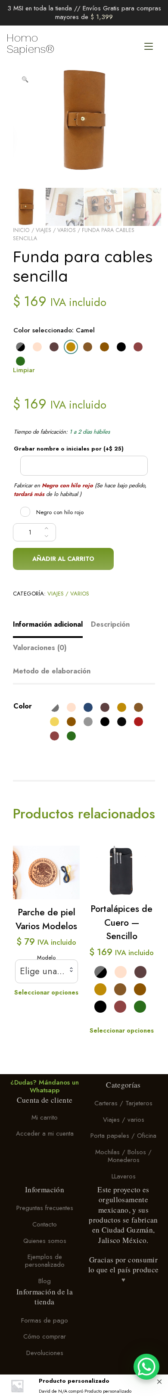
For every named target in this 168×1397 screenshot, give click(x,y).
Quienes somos (44, 1240)
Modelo (46, 957)
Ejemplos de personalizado (45, 1261)
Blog (44, 1281)
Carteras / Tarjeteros (123, 1103)
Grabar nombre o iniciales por (69, 448)
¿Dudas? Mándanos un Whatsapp (44, 1086)
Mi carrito (44, 1117)
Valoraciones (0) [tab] (40, 648)
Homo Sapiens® (30, 43)
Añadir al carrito (63, 558)
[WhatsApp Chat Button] (146, 1367)
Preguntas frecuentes (44, 1208)
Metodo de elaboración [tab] (51, 671)
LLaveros (124, 1176)
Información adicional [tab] (48, 624)
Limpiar (24, 370)
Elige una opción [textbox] (46, 971)
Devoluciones (44, 1353)
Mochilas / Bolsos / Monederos (123, 1156)
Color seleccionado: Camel (54, 330)
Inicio (21, 230)
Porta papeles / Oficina (123, 1135)
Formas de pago (44, 1320)
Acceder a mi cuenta (45, 1134)
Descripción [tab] (110, 624)
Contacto (44, 1224)
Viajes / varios (56, 230)
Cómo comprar (44, 1337)
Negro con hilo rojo (60, 512)
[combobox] (46, 971)
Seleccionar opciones (46, 992)
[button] (25, 79)
